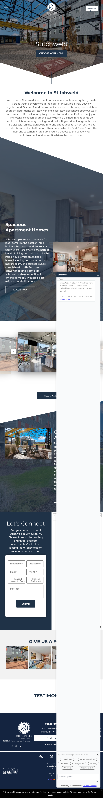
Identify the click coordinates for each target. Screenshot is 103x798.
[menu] (5, 8)
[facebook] (12, 747)
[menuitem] (51, 764)
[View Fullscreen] (55, 524)
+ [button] (55, 515)
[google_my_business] (20, 747)
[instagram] (16, 747)
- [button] (55, 519)
